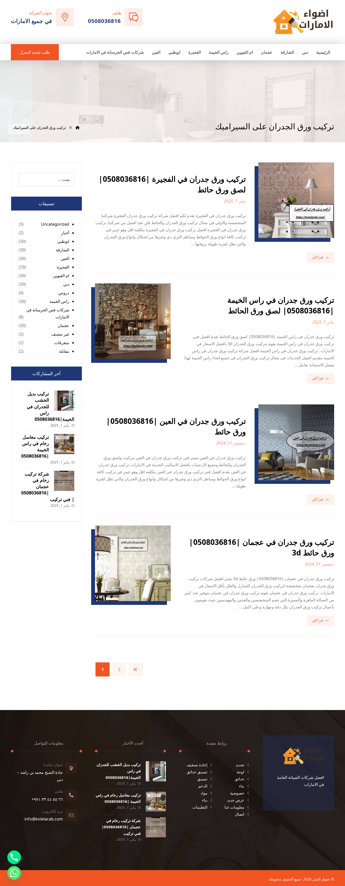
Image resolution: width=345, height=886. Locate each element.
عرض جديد (235, 800)
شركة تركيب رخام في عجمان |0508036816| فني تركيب (47, 486)
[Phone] (14, 857)
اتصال (239, 814)
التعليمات (199, 807)
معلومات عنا (234, 807)
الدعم (202, 785)
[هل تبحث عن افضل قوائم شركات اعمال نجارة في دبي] (303, 21)
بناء (241, 785)
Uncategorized (55, 224)
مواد (204, 792)
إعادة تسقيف (196, 764)
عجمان (63, 325)
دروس (63, 293)
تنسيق (202, 778)
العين (65, 258)
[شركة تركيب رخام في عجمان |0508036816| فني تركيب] (64, 481)
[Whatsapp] (14, 873)
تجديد (240, 764)
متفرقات (61, 342)
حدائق (239, 778)
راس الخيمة (59, 301)
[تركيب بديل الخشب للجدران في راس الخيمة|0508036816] (64, 401)
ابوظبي (63, 241)
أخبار (65, 232)
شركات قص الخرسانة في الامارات (47, 313)
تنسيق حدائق (197, 771)
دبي (66, 284)
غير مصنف (60, 334)
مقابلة (64, 351)
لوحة (240, 771)
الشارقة (62, 250)
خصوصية (237, 792)
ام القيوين (61, 275)
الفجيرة (63, 267)
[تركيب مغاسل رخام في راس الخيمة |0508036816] (64, 444)
